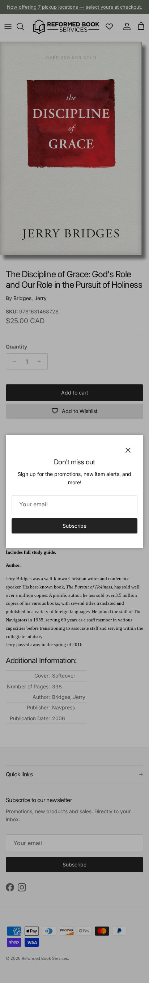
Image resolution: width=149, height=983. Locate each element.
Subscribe (74, 526)
